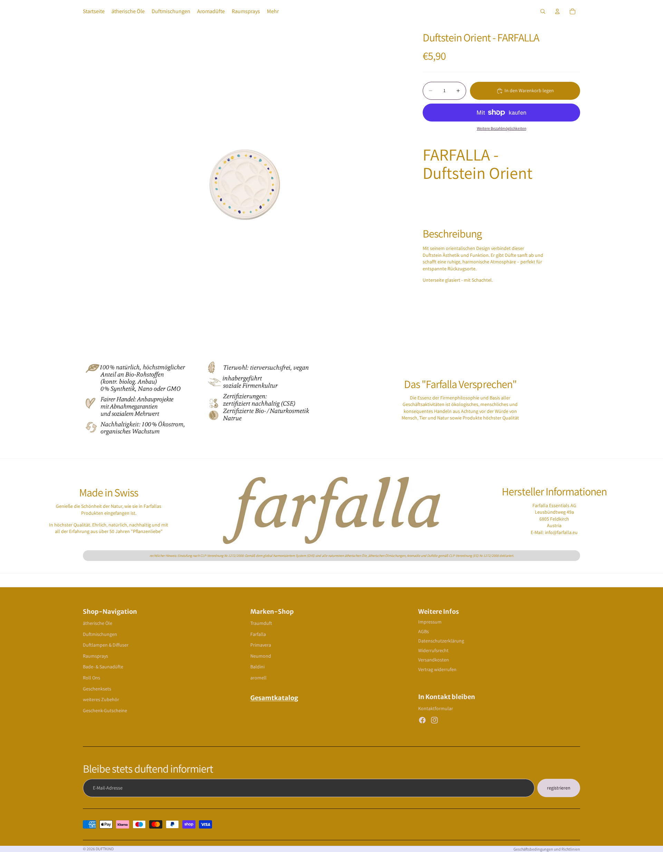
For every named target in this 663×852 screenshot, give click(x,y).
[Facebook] (422, 720)
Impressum (430, 622)
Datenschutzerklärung (441, 641)
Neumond (260, 656)
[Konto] (557, 11)
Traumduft (261, 623)
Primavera (260, 645)
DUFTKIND (105, 848)
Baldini (257, 667)
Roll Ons (91, 678)
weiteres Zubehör (101, 699)
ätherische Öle (97, 623)
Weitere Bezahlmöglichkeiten (501, 128)
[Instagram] (434, 720)
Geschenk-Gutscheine (105, 710)
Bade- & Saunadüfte (103, 667)
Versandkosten (433, 660)
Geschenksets (97, 689)
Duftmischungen (100, 634)
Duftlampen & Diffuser (105, 645)
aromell (258, 678)
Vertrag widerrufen (437, 669)
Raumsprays (95, 656)
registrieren (558, 788)
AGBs (423, 631)
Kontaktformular (435, 708)
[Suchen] (542, 11)
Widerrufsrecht (433, 650)
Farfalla (258, 634)
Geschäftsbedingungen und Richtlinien (546, 849)
